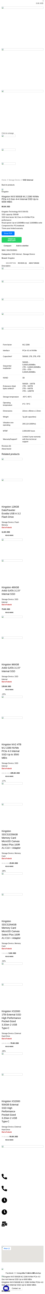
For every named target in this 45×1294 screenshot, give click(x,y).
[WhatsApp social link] (36, 1169)
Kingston (11, 258)
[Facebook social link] (9, 1169)
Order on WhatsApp (12, 240)
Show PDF (8, 233)
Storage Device (15, 180)
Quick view (10, 502)
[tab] (11, 263)
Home (4, 180)
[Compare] (4, 502)
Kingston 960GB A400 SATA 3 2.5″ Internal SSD (11, 668)
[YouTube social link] (25, 1169)
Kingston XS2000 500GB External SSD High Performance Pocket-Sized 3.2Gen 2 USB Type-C (11, 1111)
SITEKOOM (38, 1264)
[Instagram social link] (20, 1169)
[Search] (6, 2)
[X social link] (14, 1169)
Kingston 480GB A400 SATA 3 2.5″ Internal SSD (11, 590)
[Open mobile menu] (2, 2)
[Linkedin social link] (31, 1169)
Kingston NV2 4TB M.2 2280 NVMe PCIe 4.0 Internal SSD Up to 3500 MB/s (11, 751)
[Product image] (12, 489)
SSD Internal (28, 180)
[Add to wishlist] (16, 502)
